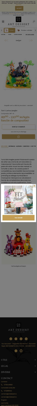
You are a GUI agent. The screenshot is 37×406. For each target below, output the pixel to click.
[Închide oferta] (34, 186)
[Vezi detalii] (18, 199)
